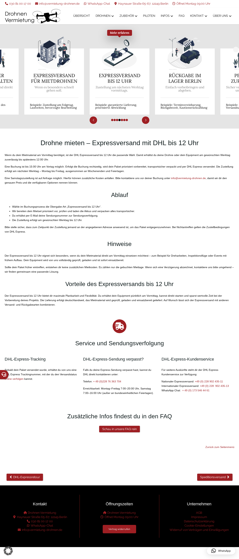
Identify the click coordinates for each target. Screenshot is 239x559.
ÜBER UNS (220, 16)
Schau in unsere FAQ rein (119, 429)
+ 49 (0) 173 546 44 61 (195, 390)
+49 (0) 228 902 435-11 (209, 381)
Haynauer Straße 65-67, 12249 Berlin (142, 3)
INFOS (165, 16)
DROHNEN (103, 16)
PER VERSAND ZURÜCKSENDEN (196, 78)
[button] (8, 551)
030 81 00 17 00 (19, 3)
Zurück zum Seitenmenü (219, 447)
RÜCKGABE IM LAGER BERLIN (131, 78)
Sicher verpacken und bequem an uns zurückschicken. (196, 89)
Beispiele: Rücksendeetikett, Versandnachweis (190, 106)
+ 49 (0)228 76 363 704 (107, 381)
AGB (199, 512)
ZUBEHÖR (127, 16)
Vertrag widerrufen (119, 529)
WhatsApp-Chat (98, 3)
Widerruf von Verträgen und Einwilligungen (199, 530)
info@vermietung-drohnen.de (59, 3)
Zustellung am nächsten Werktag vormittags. (66, 89)
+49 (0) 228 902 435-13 (214, 385)
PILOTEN (149, 16)
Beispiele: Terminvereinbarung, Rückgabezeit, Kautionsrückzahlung (130, 106)
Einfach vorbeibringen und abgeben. (131, 89)
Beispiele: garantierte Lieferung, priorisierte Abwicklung (62, 106)
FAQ (181, 16)
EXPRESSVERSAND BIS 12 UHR (65, 78)
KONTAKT (197, 16)
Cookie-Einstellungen (199, 525)
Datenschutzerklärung (199, 521)
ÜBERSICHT (81, 16)
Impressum (199, 517)
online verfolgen (14, 378)
